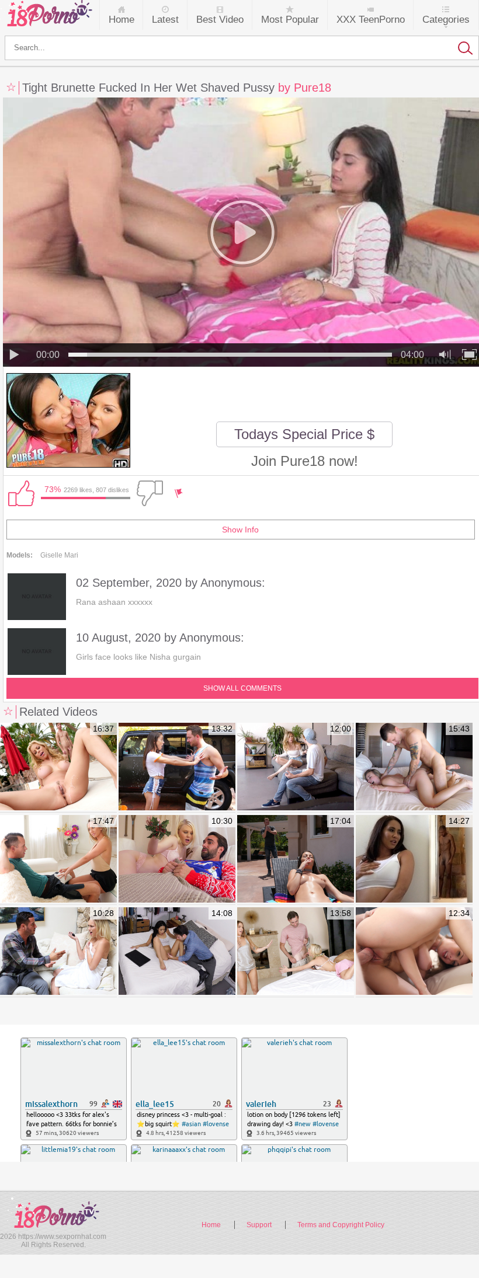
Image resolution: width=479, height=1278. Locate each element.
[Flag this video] (178, 493)
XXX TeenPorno (370, 19)
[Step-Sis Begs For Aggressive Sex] (414, 767)
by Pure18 (304, 87)
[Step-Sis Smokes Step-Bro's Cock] (295, 859)
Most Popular (290, 19)
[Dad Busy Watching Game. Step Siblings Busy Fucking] (414, 951)
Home (121, 19)
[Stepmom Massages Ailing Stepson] (414, 859)
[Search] (242, 48)
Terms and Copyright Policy (340, 1225)
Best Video (220, 19)
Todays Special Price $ (304, 434)
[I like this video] (21, 493)
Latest (165, 19)
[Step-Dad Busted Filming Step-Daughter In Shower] (58, 951)
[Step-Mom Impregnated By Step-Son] (58, 767)
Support (259, 1225)
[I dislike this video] (149, 493)
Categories (446, 19)
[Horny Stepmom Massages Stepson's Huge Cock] (58, 859)
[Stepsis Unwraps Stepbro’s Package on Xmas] (177, 859)
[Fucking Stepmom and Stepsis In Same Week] (295, 767)
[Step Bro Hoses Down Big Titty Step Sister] (177, 767)
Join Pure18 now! (304, 461)
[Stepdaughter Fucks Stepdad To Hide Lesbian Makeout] (295, 951)
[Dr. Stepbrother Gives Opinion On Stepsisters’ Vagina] (177, 951)
